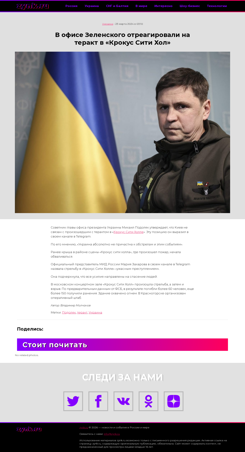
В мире (141, 6)
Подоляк (69, 312)
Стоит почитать (54, 344)
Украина (92, 6)
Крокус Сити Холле (128, 232)
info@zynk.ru (112, 433)
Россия (71, 6)
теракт (82, 312)
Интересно (163, 6)
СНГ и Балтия (117, 6)
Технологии (217, 6)
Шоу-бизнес (190, 6)
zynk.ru (33, 5)
